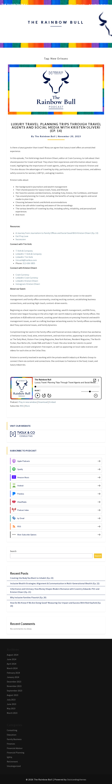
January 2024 (13, 677)
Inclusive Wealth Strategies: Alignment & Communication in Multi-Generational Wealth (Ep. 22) (54, 583)
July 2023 (11, 699)
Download (43, 402)
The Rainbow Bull (45, 136)
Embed (52, 402)
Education (11, 734)
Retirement (12, 761)
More (27, 405)
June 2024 (11, 659)
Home (69, 5)
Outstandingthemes (76, 779)
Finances (11, 743)
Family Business (14, 739)
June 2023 (11, 704)
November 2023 (14, 686)
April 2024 (11, 663)
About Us (80, 5)
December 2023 (14, 681)
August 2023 (12, 695)
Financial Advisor (15, 748)
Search (13, 551)
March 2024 (12, 668)
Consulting (12, 730)
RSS (21, 405)
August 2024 (12, 654)
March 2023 (12, 713)
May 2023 (11, 708)
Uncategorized (14, 766)
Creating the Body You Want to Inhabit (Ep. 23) (31, 578)
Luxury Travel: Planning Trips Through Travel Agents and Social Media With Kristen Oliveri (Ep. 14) (56, 127)
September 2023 (14, 690)
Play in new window (28, 402)
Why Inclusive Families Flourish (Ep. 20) (28, 597)
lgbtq (9, 757)
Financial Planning (15, 752)
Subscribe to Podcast (99, 5)
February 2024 (13, 672)
